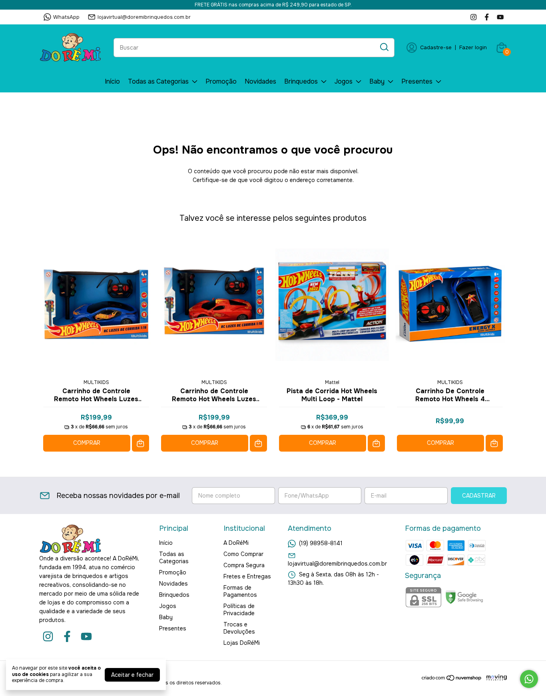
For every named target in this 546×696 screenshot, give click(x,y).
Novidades (260, 81)
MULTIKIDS (96, 382)
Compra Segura (244, 565)
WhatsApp (66, 17)
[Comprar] (140, 443)
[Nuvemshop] (451, 679)
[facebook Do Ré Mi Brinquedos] (486, 17)
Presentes (416, 81)
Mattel (332, 382)
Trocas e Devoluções (239, 628)
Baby (377, 81)
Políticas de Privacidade (239, 609)
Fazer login (473, 47)
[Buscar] (384, 47)
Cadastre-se (436, 47)
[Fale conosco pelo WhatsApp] (529, 679)
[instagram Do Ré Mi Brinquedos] (473, 17)
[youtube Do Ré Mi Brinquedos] (500, 17)
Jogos (344, 81)
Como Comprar (243, 554)
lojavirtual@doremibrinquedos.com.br (144, 17)
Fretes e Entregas (247, 576)
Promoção (221, 81)
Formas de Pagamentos (240, 591)
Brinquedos (301, 81)
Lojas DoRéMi (241, 642)
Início (112, 81)
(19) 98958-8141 (321, 543)
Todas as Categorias (158, 81)
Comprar (86, 442)
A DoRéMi (236, 542)
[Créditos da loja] (494, 677)
